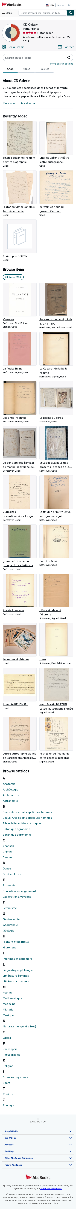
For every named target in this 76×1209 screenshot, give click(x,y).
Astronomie (10, 800)
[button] (69, 57)
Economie (9, 885)
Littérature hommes (16, 981)
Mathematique (12, 998)
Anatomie (9, 784)
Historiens (9, 947)
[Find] (70, 13)
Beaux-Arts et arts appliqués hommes (27, 817)
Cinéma (8, 857)
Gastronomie (11, 919)
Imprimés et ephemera (17, 958)
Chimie (7, 851)
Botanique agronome (16, 829)
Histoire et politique (16, 942)
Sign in (60, 5)
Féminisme (10, 908)
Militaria (8, 1009)
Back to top (38, 1121)
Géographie (10, 925)
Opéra (7, 1037)
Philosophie (10, 1049)
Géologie (8, 930)
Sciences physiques (15, 1077)
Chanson (8, 846)
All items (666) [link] (13, 277)
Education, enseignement (19, 891)
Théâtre (8, 1094)
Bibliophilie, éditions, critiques (22, 823)
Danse (7, 868)
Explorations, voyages (17, 896)
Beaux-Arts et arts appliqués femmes (27, 812)
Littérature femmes (16, 975)
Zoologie (8, 1105)
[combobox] (43, 13)
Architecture (11, 795)
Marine (7, 992)
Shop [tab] (10, 69)
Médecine (9, 1004)
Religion (8, 1066)
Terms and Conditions (51, 1188)
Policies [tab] (44, 69)
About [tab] (26, 69)
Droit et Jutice (12, 874)
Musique (8, 1015)
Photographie (11, 1054)
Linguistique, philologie (18, 970)
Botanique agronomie (17, 834)
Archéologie (10, 789)
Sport (6, 1083)
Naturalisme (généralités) (19, 1026)
